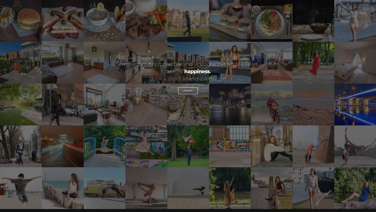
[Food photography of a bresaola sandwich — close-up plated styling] (63, 21)
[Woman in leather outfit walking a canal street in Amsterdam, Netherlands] (188, 21)
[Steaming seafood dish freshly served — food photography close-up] (313, 21)
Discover (188, 90)
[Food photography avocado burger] (21, 21)
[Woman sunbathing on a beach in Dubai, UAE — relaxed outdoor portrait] (272, 104)
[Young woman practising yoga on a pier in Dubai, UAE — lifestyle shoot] (63, 188)
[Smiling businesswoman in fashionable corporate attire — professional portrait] (21, 146)
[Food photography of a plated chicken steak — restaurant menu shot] (272, 21)
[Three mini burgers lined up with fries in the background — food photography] (230, 21)
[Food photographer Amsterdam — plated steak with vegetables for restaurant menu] (146, 21)
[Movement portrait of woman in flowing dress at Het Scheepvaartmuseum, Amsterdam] (355, 21)
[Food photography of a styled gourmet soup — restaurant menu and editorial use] (104, 21)
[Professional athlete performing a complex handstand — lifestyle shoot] (188, 188)
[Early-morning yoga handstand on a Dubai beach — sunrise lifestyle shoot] (313, 146)
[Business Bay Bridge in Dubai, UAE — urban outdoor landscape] (355, 104)
